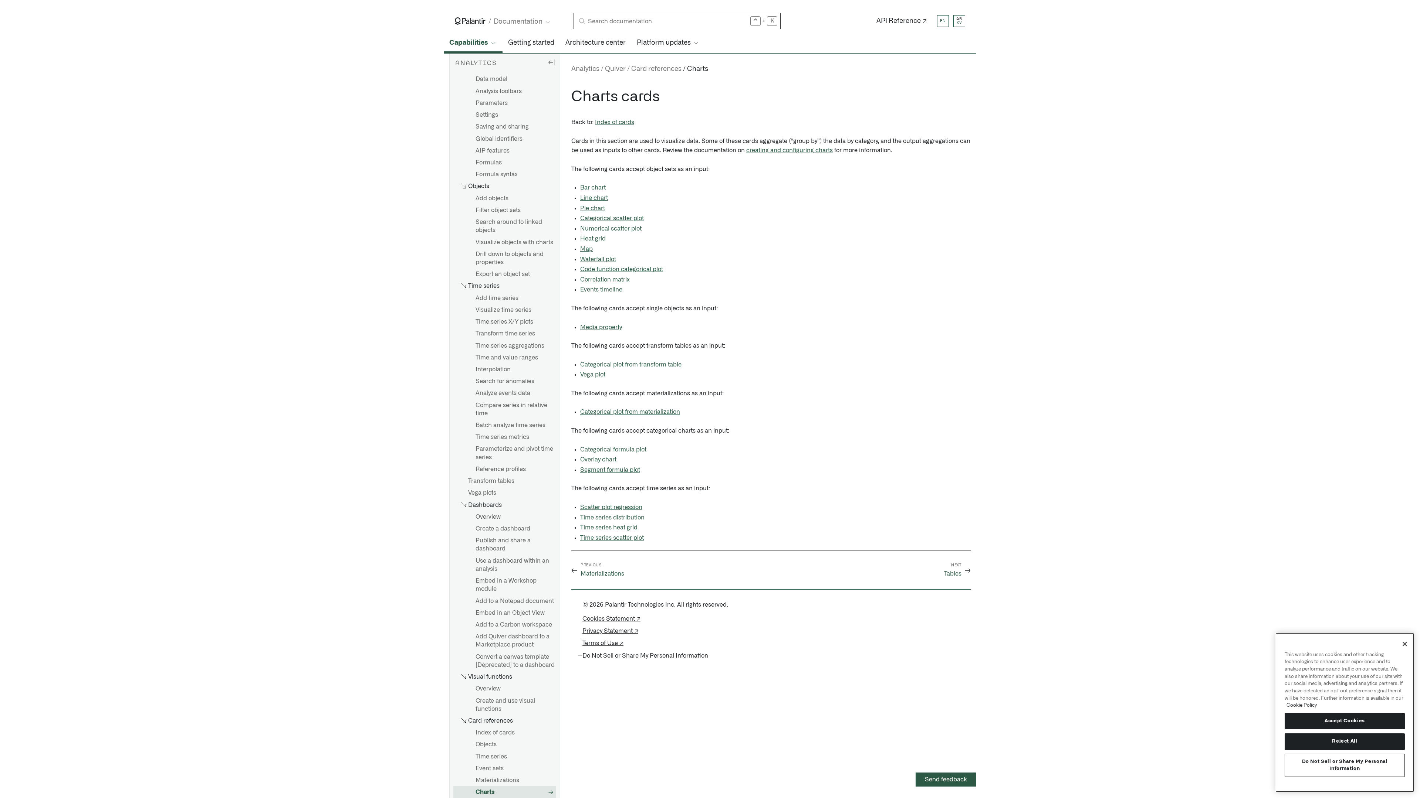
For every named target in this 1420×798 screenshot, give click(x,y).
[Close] (1405, 644)
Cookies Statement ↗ (611, 619)
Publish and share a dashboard (503, 545)
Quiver (615, 69)
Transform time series (505, 334)
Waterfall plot (598, 259)
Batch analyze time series (510, 425)
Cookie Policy (1302, 705)
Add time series (497, 298)
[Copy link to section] (567, 97)
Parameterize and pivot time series (514, 453)
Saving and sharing (502, 127)
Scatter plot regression (611, 507)
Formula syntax (497, 174)
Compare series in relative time (511, 409)
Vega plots (482, 493)
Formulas (489, 163)
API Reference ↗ (901, 21)
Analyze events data (503, 393)
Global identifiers (499, 139)
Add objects (492, 198)
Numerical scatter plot (611, 229)
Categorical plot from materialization (630, 412)
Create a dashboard (503, 529)
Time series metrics (502, 437)
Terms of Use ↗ (602, 643)
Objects (486, 744)
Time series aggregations (510, 346)
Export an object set (503, 274)
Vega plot (592, 375)
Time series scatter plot (612, 538)
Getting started (531, 43)
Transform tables (491, 481)
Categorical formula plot (613, 450)
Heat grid (593, 239)
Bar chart (593, 188)
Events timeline (601, 290)
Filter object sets (498, 210)
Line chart (594, 198)
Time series (491, 757)
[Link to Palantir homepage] (470, 21)
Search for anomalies (505, 381)
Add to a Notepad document (515, 601)
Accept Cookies (1345, 721)
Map (586, 249)
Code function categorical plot (621, 269)
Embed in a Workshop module (506, 585)
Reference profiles (501, 469)
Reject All (1345, 741)
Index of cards (495, 733)
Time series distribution (612, 518)
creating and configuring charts (789, 150)
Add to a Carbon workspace (514, 625)
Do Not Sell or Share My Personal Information (1345, 765)
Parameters (492, 103)
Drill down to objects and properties (510, 258)
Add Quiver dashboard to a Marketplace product (513, 641)
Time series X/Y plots (504, 322)
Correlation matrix (605, 280)
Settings (487, 115)
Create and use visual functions (505, 705)
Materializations (497, 780)
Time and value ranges (507, 358)
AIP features (493, 151)
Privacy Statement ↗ (610, 631)
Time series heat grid (609, 528)
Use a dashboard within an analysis (512, 565)
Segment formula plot (610, 470)
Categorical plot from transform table (631, 365)
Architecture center (595, 43)
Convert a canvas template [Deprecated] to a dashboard (515, 661)
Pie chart (592, 208)
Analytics (585, 69)
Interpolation (493, 369)
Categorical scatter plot (612, 218)
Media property (601, 327)
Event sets (490, 768)
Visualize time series (503, 310)
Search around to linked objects (509, 226)
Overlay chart (598, 460)
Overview (488, 517)
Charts (485, 792)
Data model (491, 79)
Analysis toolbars (499, 91)
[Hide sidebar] (551, 62)
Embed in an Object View (510, 613)
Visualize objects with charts (514, 242)
